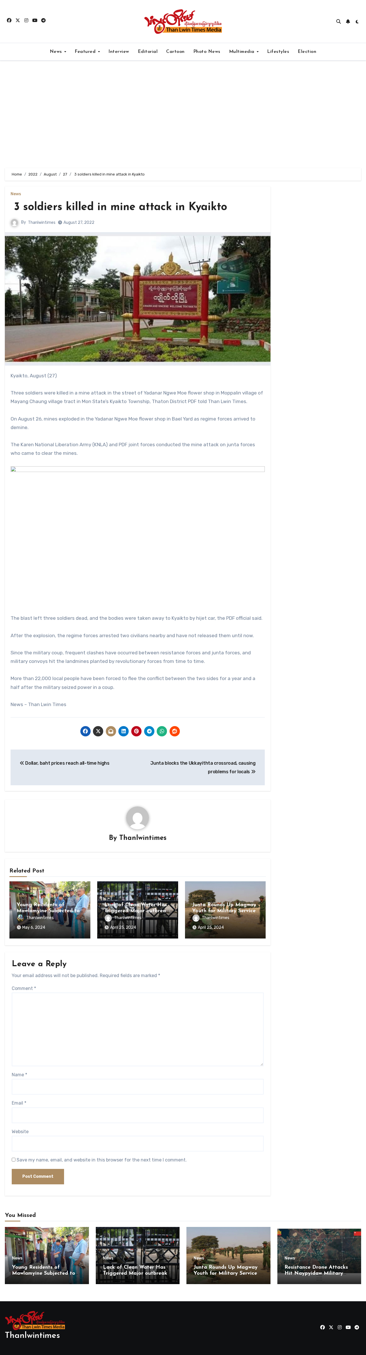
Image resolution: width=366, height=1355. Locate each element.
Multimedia (242, 51)
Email (19, 1103)
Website (20, 1131)
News (57, 51)
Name (19, 1074)
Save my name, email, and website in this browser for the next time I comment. (102, 1160)
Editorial (148, 51)
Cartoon (175, 51)
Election (307, 51)
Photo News (206, 51)
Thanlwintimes (41, 222)
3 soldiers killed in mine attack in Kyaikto (119, 207)
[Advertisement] (183, 114)
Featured (86, 51)
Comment (24, 988)
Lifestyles (278, 51)
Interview (118, 51)
